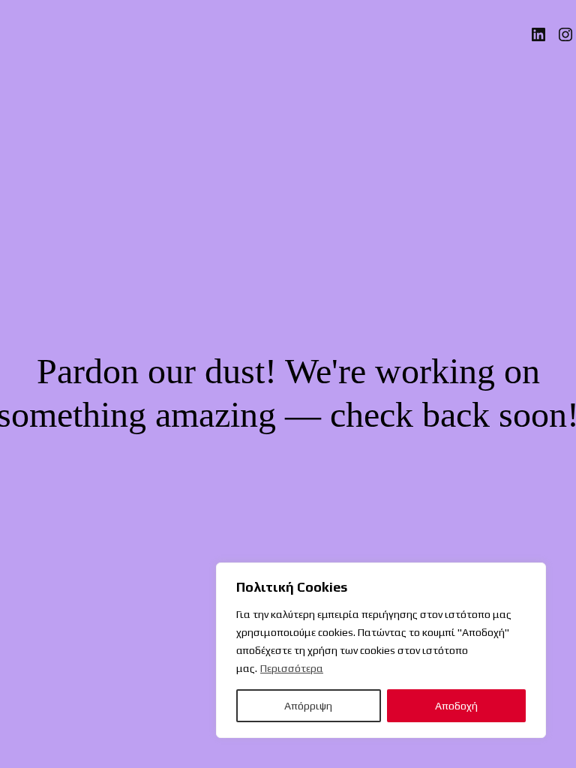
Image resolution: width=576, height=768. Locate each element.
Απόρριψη (308, 706)
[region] (381, 650)
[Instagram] (565, 35)
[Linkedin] (539, 35)
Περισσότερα (291, 668)
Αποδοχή (456, 706)
